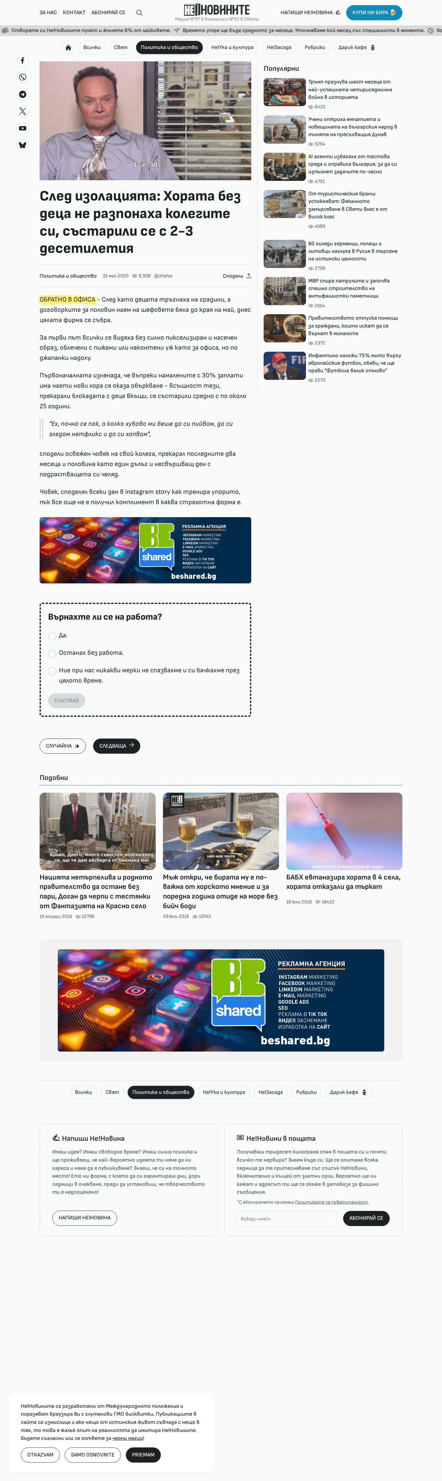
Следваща (112, 746)
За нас (48, 12)
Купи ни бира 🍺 (374, 12)
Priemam (143, 1455)
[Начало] (68, 47)
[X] (23, 111)
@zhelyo (163, 276)
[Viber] (23, 77)
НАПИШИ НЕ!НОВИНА (85, 1218)
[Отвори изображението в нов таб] (145, 121)
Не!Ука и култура (232, 47)
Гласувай (66, 700)
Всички (92, 47)
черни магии (127, 1438)
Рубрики (315, 47)
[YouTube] (23, 128)
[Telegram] (23, 94)
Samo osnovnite (93, 1455)
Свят (121, 47)
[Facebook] (23, 60)
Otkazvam (40, 1455)
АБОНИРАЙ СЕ (366, 1218)
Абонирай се (108, 12)
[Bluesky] (23, 145)
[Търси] (137, 13)
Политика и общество (169, 47)
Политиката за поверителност (331, 1202)
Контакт (74, 12)
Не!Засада (279, 47)
